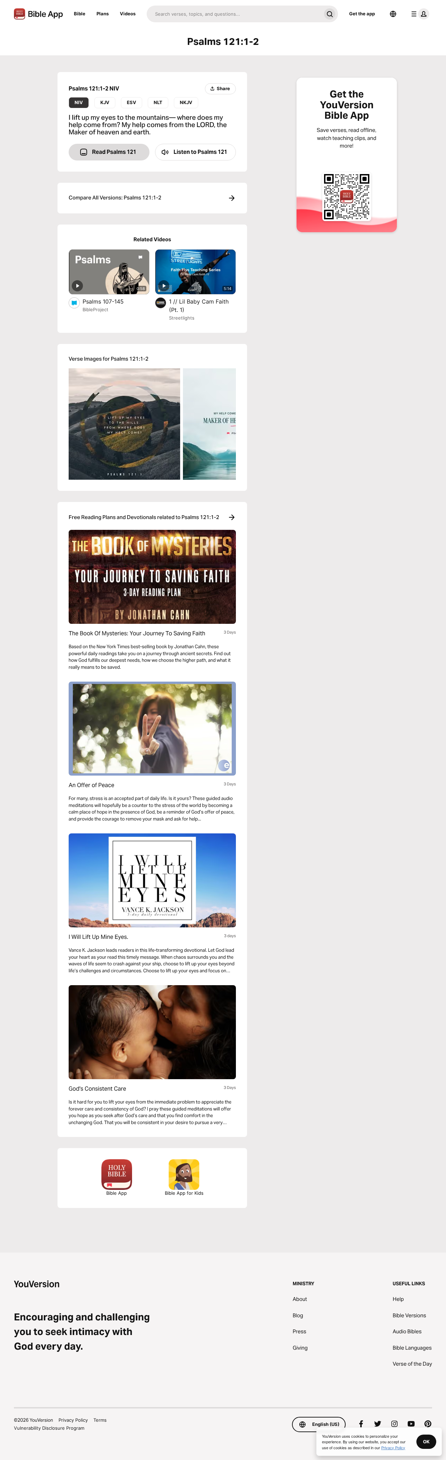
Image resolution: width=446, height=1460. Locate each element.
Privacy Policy (73, 1420)
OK (426, 1441)
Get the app (362, 13)
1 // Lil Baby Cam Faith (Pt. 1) (199, 305)
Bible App (116, 1193)
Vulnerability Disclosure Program (49, 1428)
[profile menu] (419, 14)
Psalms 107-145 (110, 301)
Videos (128, 13)
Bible (79, 13)
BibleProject (95, 309)
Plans (103, 13)
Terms (100, 1420)
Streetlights (181, 318)
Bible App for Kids (184, 1193)
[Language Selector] (393, 14)
